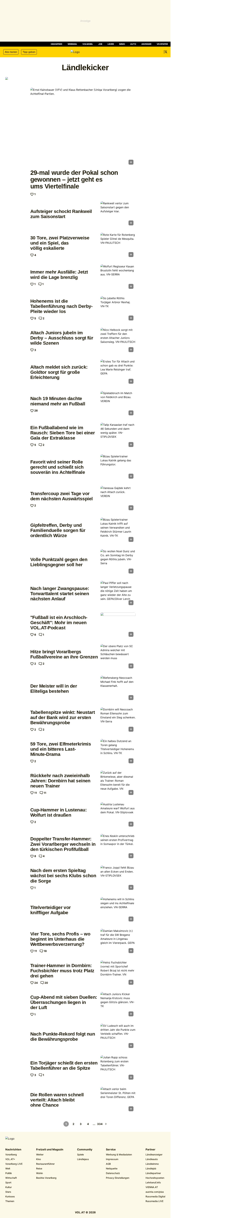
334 (100, 1124)
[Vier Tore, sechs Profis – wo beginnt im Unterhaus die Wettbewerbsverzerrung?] (118, 942)
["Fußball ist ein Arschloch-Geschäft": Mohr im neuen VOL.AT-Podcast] (118, 625)
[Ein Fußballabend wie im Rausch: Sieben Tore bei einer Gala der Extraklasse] (118, 436)
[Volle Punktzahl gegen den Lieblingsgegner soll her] (118, 562)
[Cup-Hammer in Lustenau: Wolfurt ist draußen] (118, 815)
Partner (150, 1149)
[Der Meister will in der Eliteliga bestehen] (118, 689)
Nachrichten (13, 1149)
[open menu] (165, 52)
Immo (122, 44)
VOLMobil (87, 44)
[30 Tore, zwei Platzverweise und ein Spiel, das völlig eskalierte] (118, 246)
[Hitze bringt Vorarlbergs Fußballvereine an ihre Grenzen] (118, 657)
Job (100, 44)
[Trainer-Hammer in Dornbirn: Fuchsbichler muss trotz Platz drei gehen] (118, 973)
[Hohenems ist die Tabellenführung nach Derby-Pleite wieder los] (118, 309)
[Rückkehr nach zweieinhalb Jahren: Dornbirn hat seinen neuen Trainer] (118, 784)
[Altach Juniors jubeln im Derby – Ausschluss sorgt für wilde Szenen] (118, 341)
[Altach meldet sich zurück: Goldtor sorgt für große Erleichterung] (118, 372)
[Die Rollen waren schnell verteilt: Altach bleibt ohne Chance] (118, 1100)
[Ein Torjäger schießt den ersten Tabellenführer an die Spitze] (118, 1068)
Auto (133, 44)
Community (84, 1149)
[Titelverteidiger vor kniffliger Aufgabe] (118, 910)
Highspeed (56, 44)
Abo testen (11, 51)
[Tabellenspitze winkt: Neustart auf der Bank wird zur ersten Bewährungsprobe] (118, 720)
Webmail (72, 44)
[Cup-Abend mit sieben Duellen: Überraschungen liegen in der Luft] (118, 1005)
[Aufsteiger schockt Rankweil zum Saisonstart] (118, 214)
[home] (85, 52)
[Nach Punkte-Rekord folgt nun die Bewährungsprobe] (118, 1037)
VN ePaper (162, 44)
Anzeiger (146, 44)
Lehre (111, 44)
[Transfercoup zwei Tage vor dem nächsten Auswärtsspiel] (118, 499)
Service (111, 1149)
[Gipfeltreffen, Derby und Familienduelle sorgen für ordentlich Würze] (118, 531)
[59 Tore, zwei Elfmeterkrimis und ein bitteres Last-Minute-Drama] (118, 752)
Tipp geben (29, 51)
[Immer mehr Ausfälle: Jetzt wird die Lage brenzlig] (118, 277)
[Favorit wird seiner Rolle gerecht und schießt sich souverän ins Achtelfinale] (118, 467)
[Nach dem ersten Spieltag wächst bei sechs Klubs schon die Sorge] (118, 879)
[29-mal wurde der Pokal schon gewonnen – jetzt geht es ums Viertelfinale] (83, 127)
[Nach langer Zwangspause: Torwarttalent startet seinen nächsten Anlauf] (118, 594)
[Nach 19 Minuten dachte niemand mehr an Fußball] (118, 404)
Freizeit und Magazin (49, 1149)
